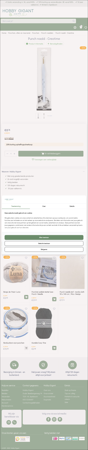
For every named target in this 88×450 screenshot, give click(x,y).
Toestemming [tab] (16, 206)
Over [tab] (44, 206)
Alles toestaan (44, 237)
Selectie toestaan (44, 243)
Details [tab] (72, 206)
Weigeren (44, 249)
